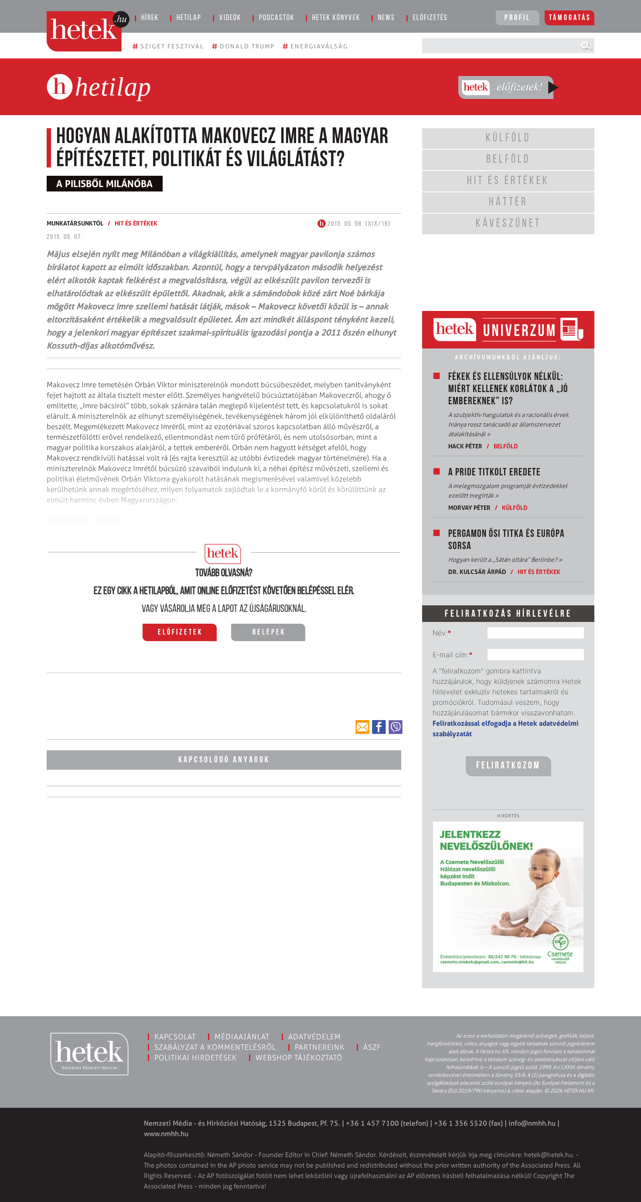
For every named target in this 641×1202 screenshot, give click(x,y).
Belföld (506, 446)
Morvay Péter (469, 507)
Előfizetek (180, 633)
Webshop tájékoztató (299, 1057)
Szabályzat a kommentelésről (215, 1047)
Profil (518, 18)
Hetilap (189, 18)
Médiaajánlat (242, 1036)
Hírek (150, 18)
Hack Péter (465, 446)
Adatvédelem (314, 1036)
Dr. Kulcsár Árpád (477, 571)
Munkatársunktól (75, 223)
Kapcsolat (175, 1036)
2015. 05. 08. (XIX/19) (358, 224)
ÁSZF (372, 1047)
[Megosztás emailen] (362, 727)
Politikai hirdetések (195, 1057)
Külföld (515, 507)
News (386, 18)
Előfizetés (430, 18)
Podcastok (276, 18)
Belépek (269, 633)
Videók (230, 18)
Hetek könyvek (336, 18)
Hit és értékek (136, 223)
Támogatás (570, 18)
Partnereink (319, 1047)
